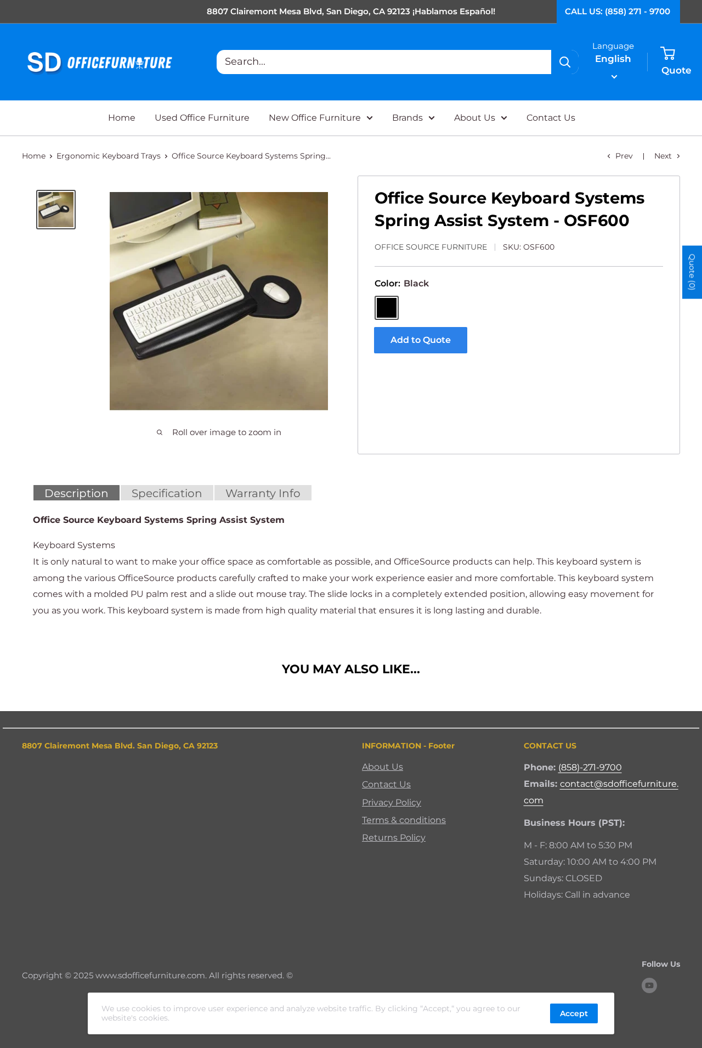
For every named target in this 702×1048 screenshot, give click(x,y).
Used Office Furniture (202, 117)
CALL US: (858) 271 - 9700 (617, 11)
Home (121, 117)
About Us (474, 117)
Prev (624, 156)
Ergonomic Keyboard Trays (108, 156)
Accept (574, 1013)
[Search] (565, 62)
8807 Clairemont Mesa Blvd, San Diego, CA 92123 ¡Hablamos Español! (351, 11)
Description (76, 493)
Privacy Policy (391, 802)
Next (663, 156)
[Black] (387, 308)
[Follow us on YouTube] (649, 985)
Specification (167, 493)
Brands (407, 117)
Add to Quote (420, 340)
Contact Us (550, 117)
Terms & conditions (404, 820)
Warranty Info (263, 493)
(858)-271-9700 (590, 767)
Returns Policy (394, 837)
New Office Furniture (315, 117)
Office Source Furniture (431, 247)
